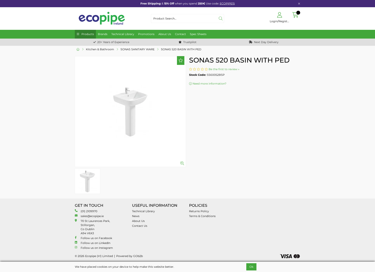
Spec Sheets (198, 34)
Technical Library (122, 34)
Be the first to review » (224, 69)
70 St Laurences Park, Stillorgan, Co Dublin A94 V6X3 (95, 227)
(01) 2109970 (89, 211)
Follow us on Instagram (97, 248)
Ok (251, 266)
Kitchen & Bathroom (100, 49)
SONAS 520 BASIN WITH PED (181, 49)
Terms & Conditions (202, 216)
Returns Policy (199, 211)
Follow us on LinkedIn (95, 243)
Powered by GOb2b (129, 256)
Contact (180, 34)
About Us (164, 34)
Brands (102, 34)
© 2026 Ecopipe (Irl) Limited (94, 256)
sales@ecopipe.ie (92, 216)
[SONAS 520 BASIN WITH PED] (130, 111)
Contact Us (139, 226)
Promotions (146, 34)
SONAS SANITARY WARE (137, 49)
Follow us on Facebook (96, 238)
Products (87, 34)
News (135, 216)
